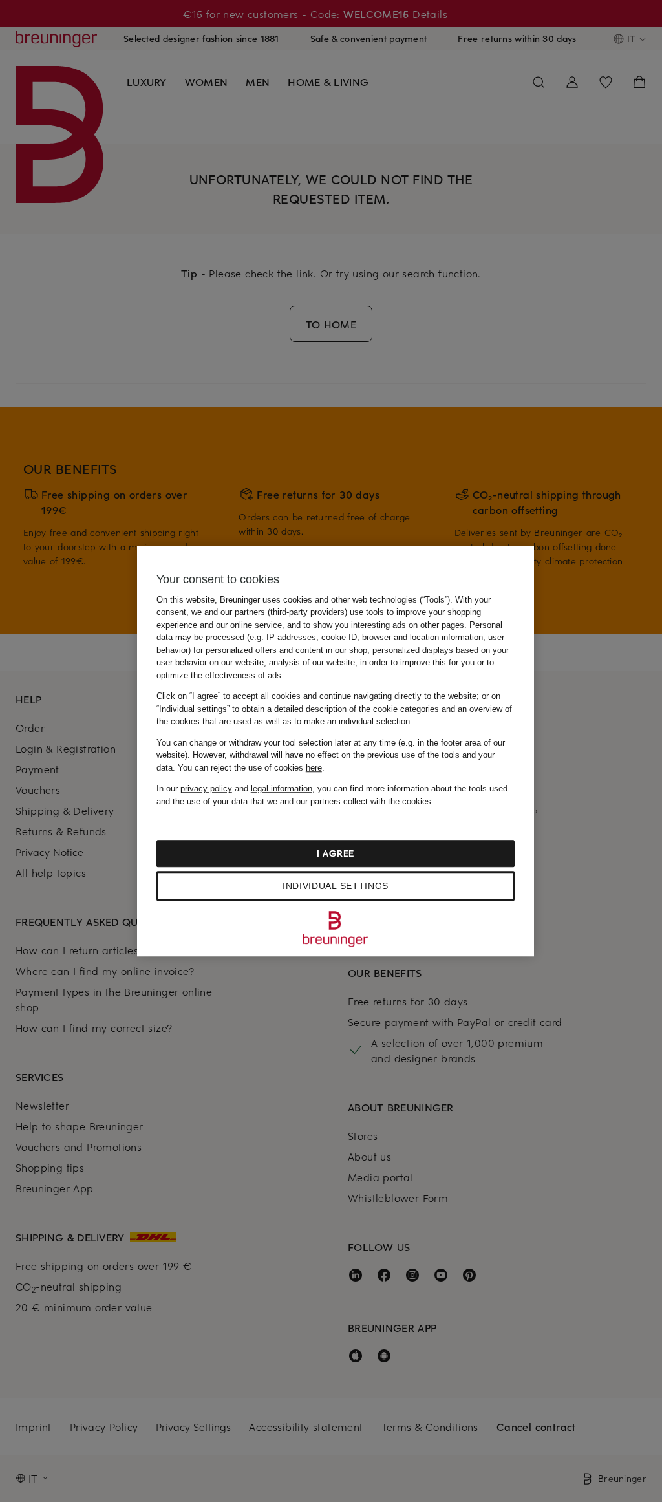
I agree (335, 853)
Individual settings (336, 886)
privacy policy (206, 788)
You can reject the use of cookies (250, 768)
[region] (335, 751)
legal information (281, 788)
